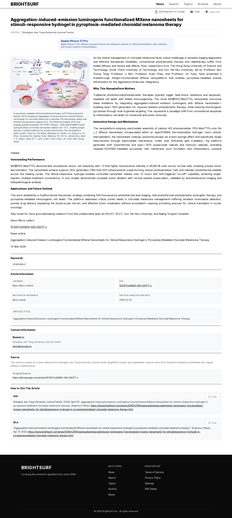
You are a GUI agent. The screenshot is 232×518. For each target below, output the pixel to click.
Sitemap (149, 483)
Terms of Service (154, 472)
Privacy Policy (153, 477)
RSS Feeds (151, 488)
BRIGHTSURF (25, 4)
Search (173, 4)
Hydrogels (19, 264)
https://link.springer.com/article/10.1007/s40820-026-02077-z (45, 377)
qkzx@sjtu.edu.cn (22, 346)
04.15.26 (15, 32)
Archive (203, 4)
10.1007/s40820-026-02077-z (29, 226)
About (217, 4)
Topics (188, 4)
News (160, 4)
